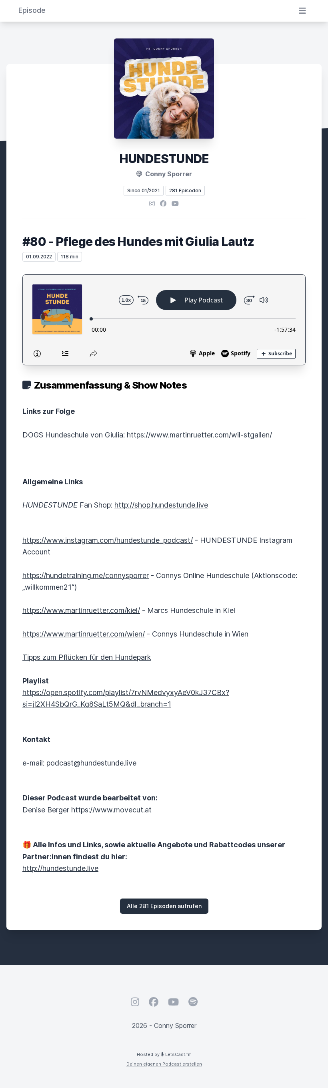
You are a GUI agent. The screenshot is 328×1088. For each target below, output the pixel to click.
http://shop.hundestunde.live (161, 505)
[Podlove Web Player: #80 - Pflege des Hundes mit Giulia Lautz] (164, 320)
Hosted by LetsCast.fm (164, 1054)
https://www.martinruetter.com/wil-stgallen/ (199, 435)
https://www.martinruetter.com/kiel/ (81, 610)
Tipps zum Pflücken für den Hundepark (86, 657)
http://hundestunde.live (60, 868)
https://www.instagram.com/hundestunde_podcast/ (107, 540)
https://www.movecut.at (111, 810)
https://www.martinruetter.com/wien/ (83, 634)
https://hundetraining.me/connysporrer (85, 575)
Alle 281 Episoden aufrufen (164, 906)
